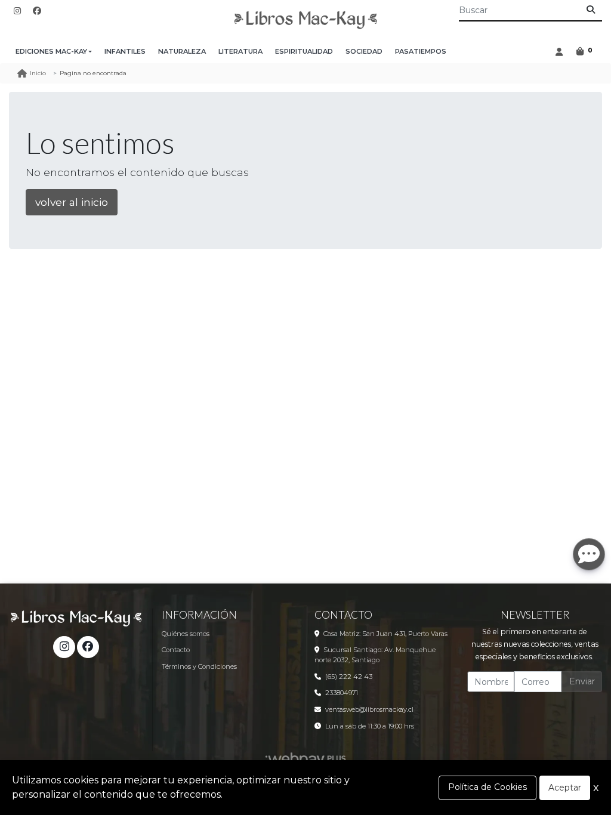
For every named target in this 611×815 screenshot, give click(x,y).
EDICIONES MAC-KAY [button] (51, 51)
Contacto (176, 650)
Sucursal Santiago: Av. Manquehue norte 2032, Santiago (375, 655)
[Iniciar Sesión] (558, 52)
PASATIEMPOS (420, 51)
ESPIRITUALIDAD (304, 51)
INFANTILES (125, 51)
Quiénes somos (185, 633)
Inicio (38, 73)
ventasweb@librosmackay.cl (369, 709)
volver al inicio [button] (71, 202)
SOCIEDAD (363, 51)
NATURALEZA (182, 51)
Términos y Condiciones (199, 666)
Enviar (582, 681)
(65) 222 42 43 (348, 676)
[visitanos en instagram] (17, 11)
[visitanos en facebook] (37, 11)
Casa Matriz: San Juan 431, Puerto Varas (385, 633)
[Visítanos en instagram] (64, 646)
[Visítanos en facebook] (87, 646)
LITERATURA (240, 51)
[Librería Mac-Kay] (305, 20)
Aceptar (564, 787)
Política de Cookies (487, 787)
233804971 (341, 693)
